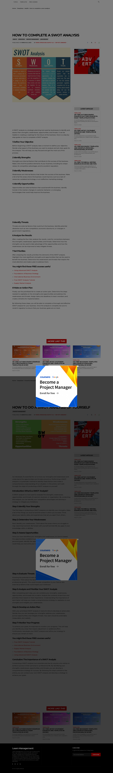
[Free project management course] (56, 406)
